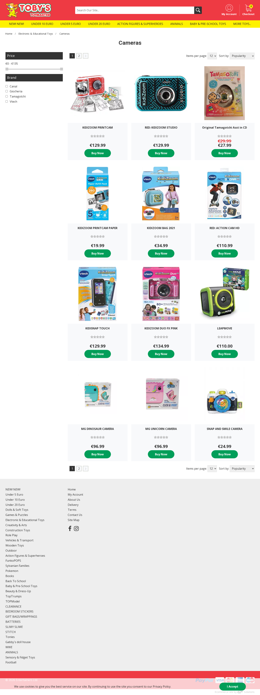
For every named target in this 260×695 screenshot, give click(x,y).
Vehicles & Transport (19, 540)
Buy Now (97, 153)
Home (8, 33)
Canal (13, 86)
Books (9, 576)
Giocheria (15, 91)
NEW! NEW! (12, 489)
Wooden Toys (14, 545)
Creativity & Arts (16, 525)
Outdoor (11, 550)
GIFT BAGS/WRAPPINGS (21, 617)
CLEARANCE (13, 606)
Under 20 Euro (15, 505)
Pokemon (11, 571)
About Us (74, 500)
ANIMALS (11, 652)
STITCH (10, 632)
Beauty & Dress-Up (18, 591)
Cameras (64, 33)
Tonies (10, 637)
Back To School (15, 581)
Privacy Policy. (162, 686)
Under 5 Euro (14, 494)
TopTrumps (13, 596)
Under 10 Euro (15, 500)
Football (10, 662)
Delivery (73, 505)
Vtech (13, 101)
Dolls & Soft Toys (16, 510)
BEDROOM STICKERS (19, 611)
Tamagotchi (17, 96)
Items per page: (196, 56)
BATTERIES (13, 622)
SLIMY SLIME (14, 627)
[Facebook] (69, 528)
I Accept (232, 686)
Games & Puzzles (16, 515)
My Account (75, 494)
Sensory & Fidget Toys (20, 657)
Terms (72, 510)
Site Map (73, 520)
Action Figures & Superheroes (25, 556)
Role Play (11, 535)
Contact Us (75, 515)
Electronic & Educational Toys (35, 33)
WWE (8, 647)
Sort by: (224, 56)
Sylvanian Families (17, 566)
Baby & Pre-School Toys (21, 586)
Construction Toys (17, 530)
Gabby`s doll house (18, 642)
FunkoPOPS (13, 561)
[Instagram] (76, 528)
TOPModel (12, 601)
